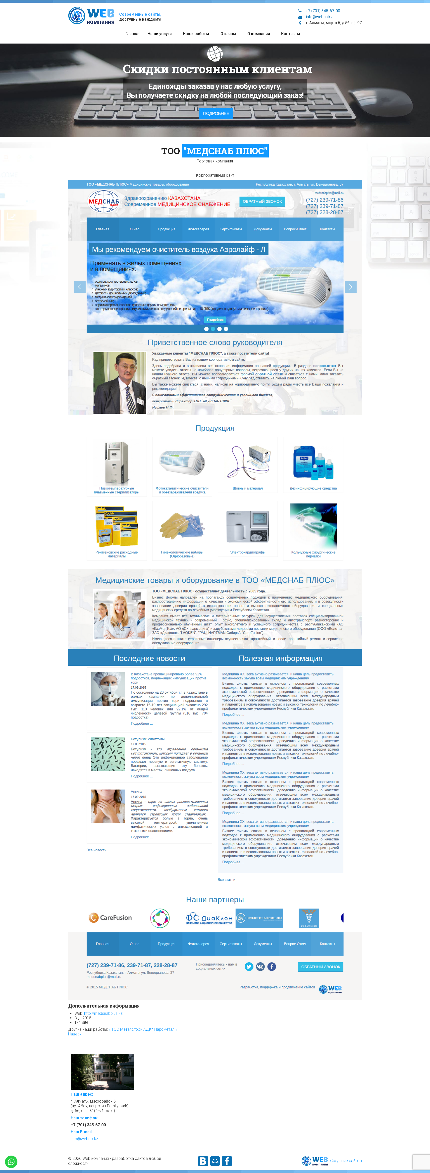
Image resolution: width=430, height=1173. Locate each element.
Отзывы (228, 33)
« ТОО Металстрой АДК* (131, 1029)
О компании (258, 33)
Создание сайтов (346, 1160)
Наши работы (196, 33)
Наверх (75, 1034)
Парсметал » (165, 1029)
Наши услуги (160, 33)
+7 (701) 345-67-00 (323, 10)
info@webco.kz (319, 16)
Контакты (290, 33)
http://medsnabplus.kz (103, 1013)
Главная (133, 33)
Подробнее (216, 113)
